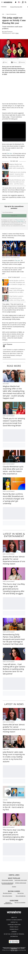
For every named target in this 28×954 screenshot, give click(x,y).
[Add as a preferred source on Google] (14, 941)
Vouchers (14, 886)
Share (6, 62)
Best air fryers (21, 893)
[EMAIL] (4, 346)
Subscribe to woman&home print (8, 903)
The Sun (9, 153)
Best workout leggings (7, 896)
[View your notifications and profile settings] (15, 2)
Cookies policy (14, 929)
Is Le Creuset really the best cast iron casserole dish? (7, 883)
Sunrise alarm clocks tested (21, 880)
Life (3, 14)
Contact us (14, 922)
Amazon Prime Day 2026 (16, 6)
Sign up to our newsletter (20, 902)
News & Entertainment (11, 14)
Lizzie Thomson (8, 31)
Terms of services (19, 219)
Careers (14, 931)
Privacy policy (14, 927)
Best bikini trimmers (7, 893)
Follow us (15, 62)
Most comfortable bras (20, 896)
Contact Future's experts (14, 919)
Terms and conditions (14, 924)
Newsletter (23, 62)
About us (14, 917)
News (17, 33)
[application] (14, 130)
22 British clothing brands (20, 882)
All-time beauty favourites (7, 880)
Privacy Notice (20, 221)
